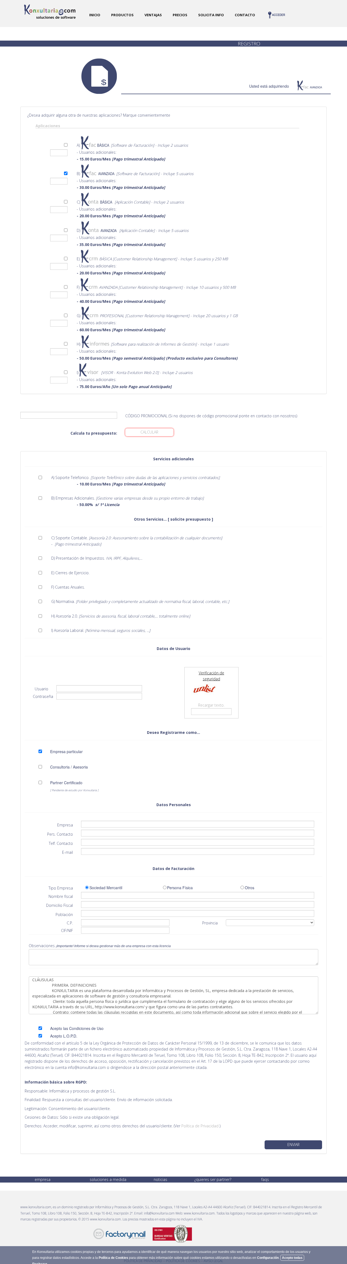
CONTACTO (245, 14)
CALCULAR (149, 432)
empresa (42, 1179)
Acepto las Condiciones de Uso (77, 1028)
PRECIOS (180, 14)
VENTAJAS (153, 14)
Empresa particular (66, 751)
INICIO (94, 14)
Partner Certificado (66, 782)
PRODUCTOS (122, 14)
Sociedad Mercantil (106, 887)
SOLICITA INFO (211, 14)
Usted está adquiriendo (269, 86)
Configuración (268, 1258)
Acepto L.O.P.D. (63, 1036)
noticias (160, 1179)
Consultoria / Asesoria (69, 767)
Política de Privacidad (200, 1125)
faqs (265, 1179)
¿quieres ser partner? (212, 1179)
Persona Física (181, 887)
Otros (249, 887)
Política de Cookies (113, 1258)
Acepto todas (292, 1258)
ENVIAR (293, 1144)
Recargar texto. (211, 705)
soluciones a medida (108, 1179)
